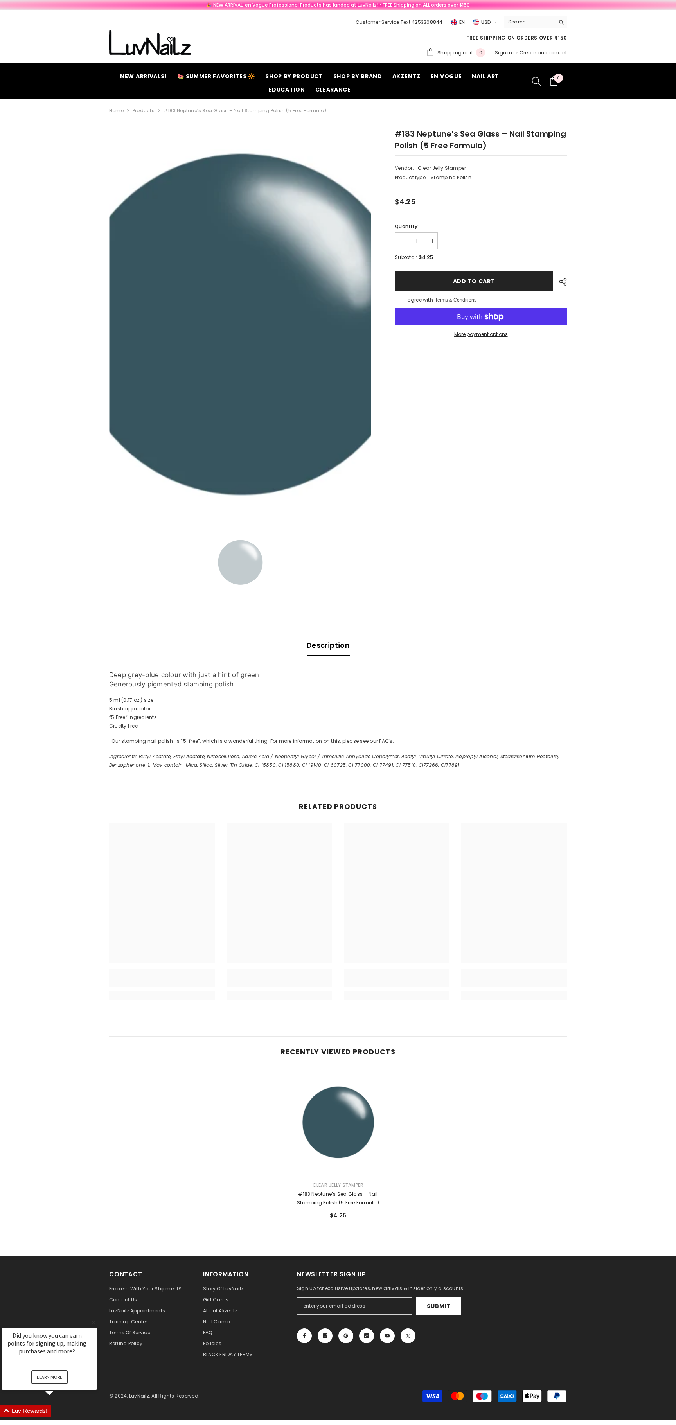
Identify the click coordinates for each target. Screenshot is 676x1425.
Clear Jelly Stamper (442, 168)
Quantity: (407, 226)
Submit (438, 1306)
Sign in (504, 52)
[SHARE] (560, 281)
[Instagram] (325, 1335)
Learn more (49, 1377)
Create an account (543, 52)
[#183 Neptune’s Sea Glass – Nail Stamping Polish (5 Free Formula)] (338, 1121)
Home (116, 110)
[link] (162, 982)
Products (144, 110)
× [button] (93, 1322)
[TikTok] (366, 1335)
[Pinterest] (345, 1335)
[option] (240, 322)
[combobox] (529, 22)
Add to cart (474, 281)
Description (328, 645)
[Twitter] (408, 1335)
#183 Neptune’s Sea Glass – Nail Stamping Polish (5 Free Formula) (338, 1198)
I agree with (419, 300)
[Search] (535, 22)
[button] (58, 1411)
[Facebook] (304, 1335)
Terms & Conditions (455, 300)
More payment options (481, 334)
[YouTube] (387, 1335)
